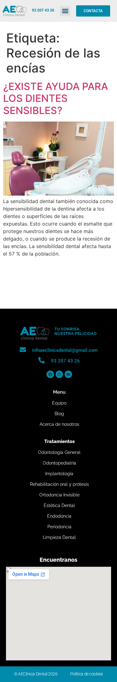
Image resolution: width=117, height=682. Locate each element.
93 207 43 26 (43, 10)
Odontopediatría (59, 462)
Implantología (59, 473)
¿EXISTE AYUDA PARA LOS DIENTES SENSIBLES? (55, 98)
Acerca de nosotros (59, 424)
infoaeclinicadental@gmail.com (65, 350)
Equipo (59, 403)
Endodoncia (59, 516)
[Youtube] (68, 374)
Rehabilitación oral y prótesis (59, 484)
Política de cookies (86, 673)
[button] (65, 11)
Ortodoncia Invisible (59, 494)
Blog (59, 413)
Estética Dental (59, 505)
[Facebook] (50, 374)
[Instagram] (59, 374)
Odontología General (59, 452)
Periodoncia (59, 526)
